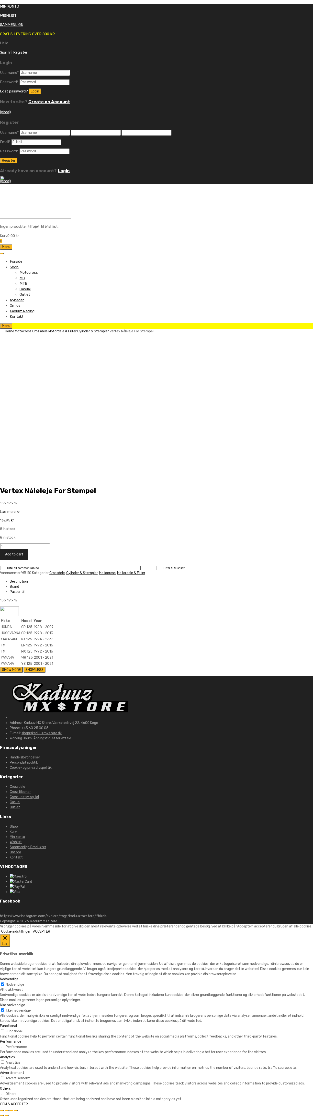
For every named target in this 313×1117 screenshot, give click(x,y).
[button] (10, 512)
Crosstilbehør (20, 792)
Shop (14, 267)
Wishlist (16, 842)
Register (20, 52)
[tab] (161, 581)
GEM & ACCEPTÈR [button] (14, 1104)
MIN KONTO (9, 6)
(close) (5, 112)
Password (9, 82)
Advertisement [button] (12, 1073)
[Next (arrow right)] (7, 1115)
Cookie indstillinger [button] (16, 931)
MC (22, 278)
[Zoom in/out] (16, 1110)
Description (19, 581)
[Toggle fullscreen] (11, 1110)
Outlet (25, 294)
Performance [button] (10, 1041)
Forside (16, 261)
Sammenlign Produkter (28, 847)
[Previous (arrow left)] (2, 1115)
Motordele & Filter (62, 331)
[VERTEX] (9, 615)
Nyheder (17, 300)
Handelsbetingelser (25, 757)
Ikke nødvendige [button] (12, 1005)
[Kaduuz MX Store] (35, 217)
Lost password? (14, 91)
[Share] (7, 1110)
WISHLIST (8, 15)
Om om (15, 852)
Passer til (17, 592)
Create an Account (49, 101)
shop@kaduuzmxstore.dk (42, 733)
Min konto (17, 837)
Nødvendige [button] (9, 979)
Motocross (29, 272)
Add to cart (14, 554)
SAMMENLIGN (11, 25)
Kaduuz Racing (22, 311)
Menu (6, 247)
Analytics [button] (7, 1057)
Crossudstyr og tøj (24, 797)
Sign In (5, 52)
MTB (23, 283)
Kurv (13, 832)
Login (64, 170)
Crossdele (40, 331)
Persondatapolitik (24, 762)
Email (5, 142)
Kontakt (16, 316)
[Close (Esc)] (2, 1110)
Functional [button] (8, 1026)
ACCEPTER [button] (41, 931)
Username (9, 72)
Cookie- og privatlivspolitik (31, 768)
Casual (25, 289)
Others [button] (5, 1088)
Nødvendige (15, 984)
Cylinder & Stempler (93, 331)
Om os (15, 305)
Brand (14, 587)
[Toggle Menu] (2, 253)
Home (9, 331)
